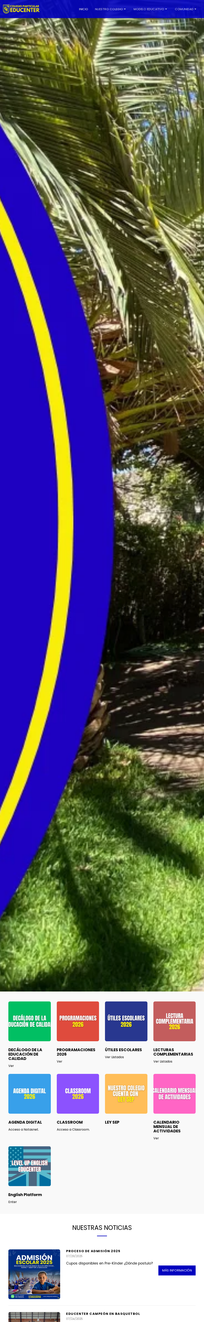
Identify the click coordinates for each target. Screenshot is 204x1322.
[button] (111, 9)
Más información (177, 1270)
